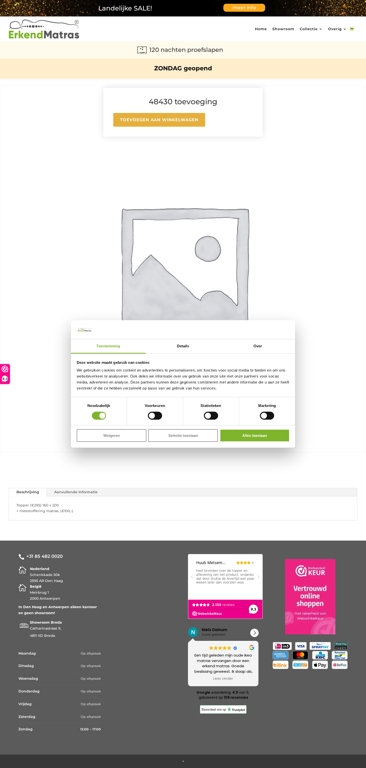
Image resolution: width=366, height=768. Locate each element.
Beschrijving (27, 492)
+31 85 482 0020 (44, 556)
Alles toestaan (254, 436)
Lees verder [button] (198, 678)
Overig (335, 29)
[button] (254, 633)
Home (261, 29)
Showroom (283, 29)
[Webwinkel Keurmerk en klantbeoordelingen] (310, 597)
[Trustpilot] (223, 712)
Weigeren (111, 436)
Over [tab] (257, 346)
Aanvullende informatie (76, 492)
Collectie (309, 29)
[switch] (155, 416)
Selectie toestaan (183, 436)
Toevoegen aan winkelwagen (159, 119)
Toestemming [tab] (108, 346)
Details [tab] (183, 346)
